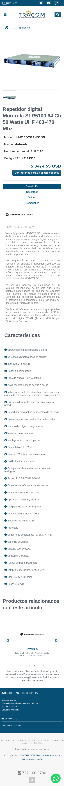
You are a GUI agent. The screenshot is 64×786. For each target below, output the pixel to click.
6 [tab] (43, 665)
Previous (7, 640)
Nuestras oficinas (9, 700)
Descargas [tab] (32, 192)
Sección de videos (9, 707)
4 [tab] (34, 665)
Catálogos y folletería (10, 710)
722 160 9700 (33, 773)
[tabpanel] (32, 641)
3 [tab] (29, 665)
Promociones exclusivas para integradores (20, 703)
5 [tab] (39, 665)
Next (56, 640)
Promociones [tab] (32, 203)
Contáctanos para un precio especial (36, 172)
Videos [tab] (32, 197)
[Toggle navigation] (6, 14)
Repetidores (23, 27)
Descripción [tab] (32, 186)
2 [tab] (25, 665)
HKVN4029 (32, 649)
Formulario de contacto (11, 726)
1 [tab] (20, 665)
